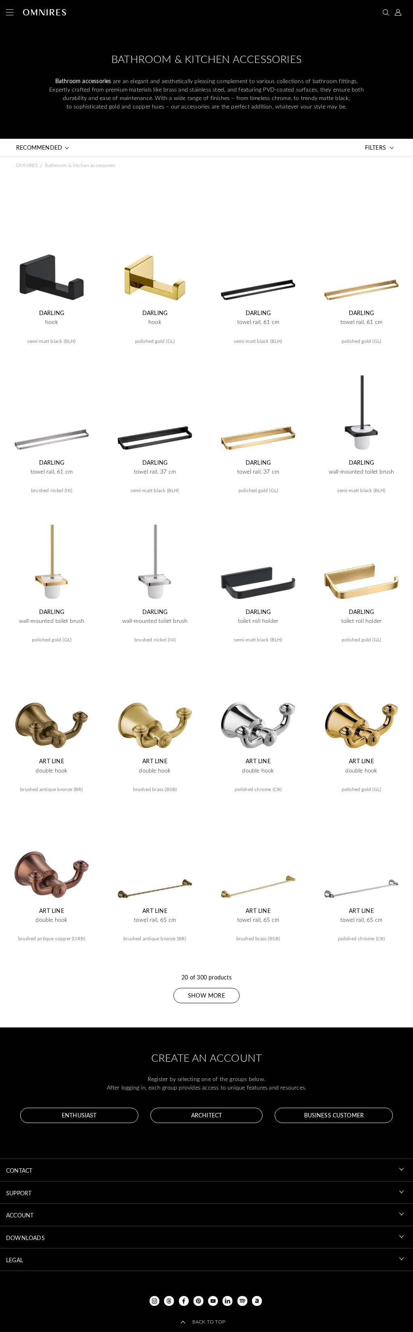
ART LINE (51, 761)
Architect (206, 1115)
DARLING (51, 313)
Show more (206, 995)
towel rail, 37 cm (155, 471)
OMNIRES (27, 165)
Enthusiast (79, 1115)
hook (51, 322)
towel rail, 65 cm (155, 919)
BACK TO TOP (208, 1321)
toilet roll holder (258, 620)
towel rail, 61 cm (258, 322)
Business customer (334, 1115)
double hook (51, 770)
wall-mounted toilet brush (361, 471)
